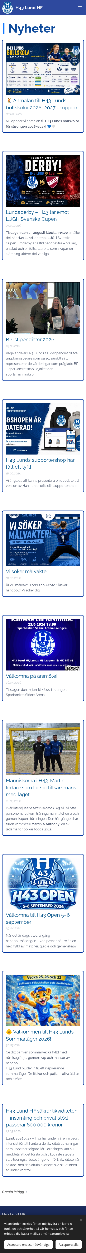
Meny (80, 8)
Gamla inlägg (13, 1192)
